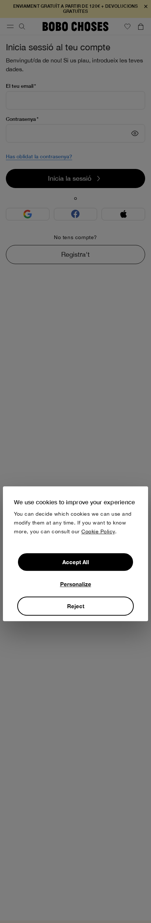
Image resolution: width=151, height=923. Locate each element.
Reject (75, 606)
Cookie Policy (98, 532)
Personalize (75, 584)
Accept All (75, 562)
